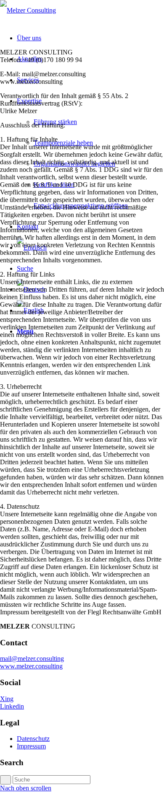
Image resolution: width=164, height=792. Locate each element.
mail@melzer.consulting (32, 658)
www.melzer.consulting (31, 666)
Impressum (31, 746)
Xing (6, 698)
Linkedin (12, 706)
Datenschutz (33, 738)
